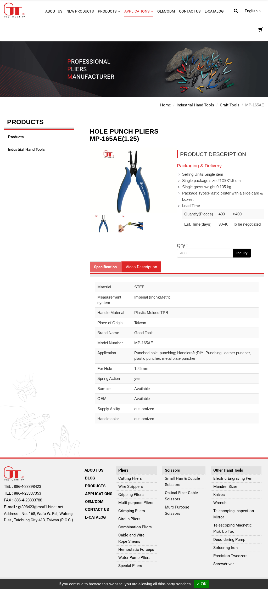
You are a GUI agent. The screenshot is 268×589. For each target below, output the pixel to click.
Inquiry (242, 253)
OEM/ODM (166, 11)
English (251, 11)
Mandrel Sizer (225, 486)
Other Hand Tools (228, 470)
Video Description (141, 267)
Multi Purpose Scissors (177, 510)
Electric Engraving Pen (232, 478)
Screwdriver (223, 564)
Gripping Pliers (131, 494)
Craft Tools (229, 105)
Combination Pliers (135, 527)
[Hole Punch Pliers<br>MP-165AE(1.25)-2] (130, 223)
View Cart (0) (260, 30)
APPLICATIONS (97, 493)
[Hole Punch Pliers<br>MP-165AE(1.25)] (133, 180)
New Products (80, 11)
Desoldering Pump (229, 539)
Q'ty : (182, 245)
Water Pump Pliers (134, 557)
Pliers (123, 470)
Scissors (172, 470)
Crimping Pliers (131, 510)
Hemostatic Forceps (136, 549)
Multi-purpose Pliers (135, 502)
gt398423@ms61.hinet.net (40, 507)
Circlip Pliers (129, 519)
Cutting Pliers (130, 478)
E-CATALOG (214, 11)
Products (16, 137)
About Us (94, 470)
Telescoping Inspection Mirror (233, 513)
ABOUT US (53, 11)
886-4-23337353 (27, 493)
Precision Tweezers (230, 555)
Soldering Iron (225, 547)
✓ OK (201, 584)
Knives (219, 494)
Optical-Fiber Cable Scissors (181, 495)
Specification (105, 267)
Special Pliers (130, 565)
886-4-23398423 (27, 486)
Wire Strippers (130, 486)
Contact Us (189, 11)
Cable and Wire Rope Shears (131, 538)
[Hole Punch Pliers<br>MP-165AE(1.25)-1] (103, 223)
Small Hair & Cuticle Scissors (182, 481)
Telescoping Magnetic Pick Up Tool (232, 528)
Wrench (219, 502)
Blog (90, 478)
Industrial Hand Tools (195, 105)
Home (165, 105)
